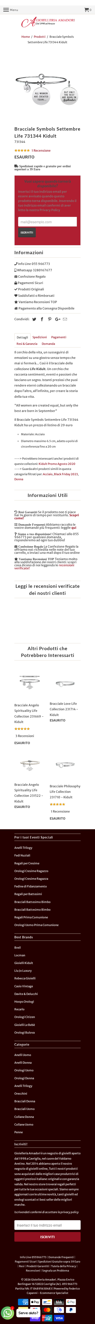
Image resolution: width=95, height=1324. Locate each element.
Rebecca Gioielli (25, 978)
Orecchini (20, 1094)
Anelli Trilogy (23, 848)
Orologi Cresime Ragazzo (31, 871)
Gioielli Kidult (23, 963)
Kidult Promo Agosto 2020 (57, 464)
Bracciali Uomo (24, 1109)
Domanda (48, 344)
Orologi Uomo (24, 1070)
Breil (17, 948)
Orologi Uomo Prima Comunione (36, 925)
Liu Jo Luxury (23, 971)
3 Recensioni (24, 736)
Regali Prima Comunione (31, 917)
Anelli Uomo (22, 1055)
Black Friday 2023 (66, 474)
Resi (22, 1266)
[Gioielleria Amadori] (47, 21)
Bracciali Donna (24, 1101)
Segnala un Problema (55, 1270)
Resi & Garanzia (27, 344)
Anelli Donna (23, 1063)
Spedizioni (39, 337)
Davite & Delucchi (26, 994)
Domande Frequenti (61, 1257)
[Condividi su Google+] (56, 319)
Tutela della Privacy (63, 1266)
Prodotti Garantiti (38, 1266)
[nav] (10, 9)
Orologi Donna (24, 1078)
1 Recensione (41, 151)
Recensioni (33, 1270)
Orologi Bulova (24, 1032)
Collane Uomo (23, 1124)
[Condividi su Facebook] (41, 319)
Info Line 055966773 (33, 1257)
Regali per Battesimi (28, 894)
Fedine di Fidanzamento (30, 886)
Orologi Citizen (24, 1017)
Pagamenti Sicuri (26, 1261)
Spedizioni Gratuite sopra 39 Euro (59, 1261)
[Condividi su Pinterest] (49, 319)
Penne (18, 1132)
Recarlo (19, 1009)
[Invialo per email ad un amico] (64, 319)
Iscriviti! (27, 232)
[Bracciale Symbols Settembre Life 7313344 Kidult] (47, 86)
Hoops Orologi (24, 1002)
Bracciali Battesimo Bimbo (32, 902)
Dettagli (22, 337)
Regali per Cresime (26, 863)
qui (73, 528)
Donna (18, 479)
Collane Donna (24, 1117)
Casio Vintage (23, 986)
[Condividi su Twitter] (33, 319)
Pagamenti (58, 337)
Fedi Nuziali (22, 855)
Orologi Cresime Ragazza (31, 879)
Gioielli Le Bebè (24, 1025)
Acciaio (48, 474)
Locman (19, 955)
